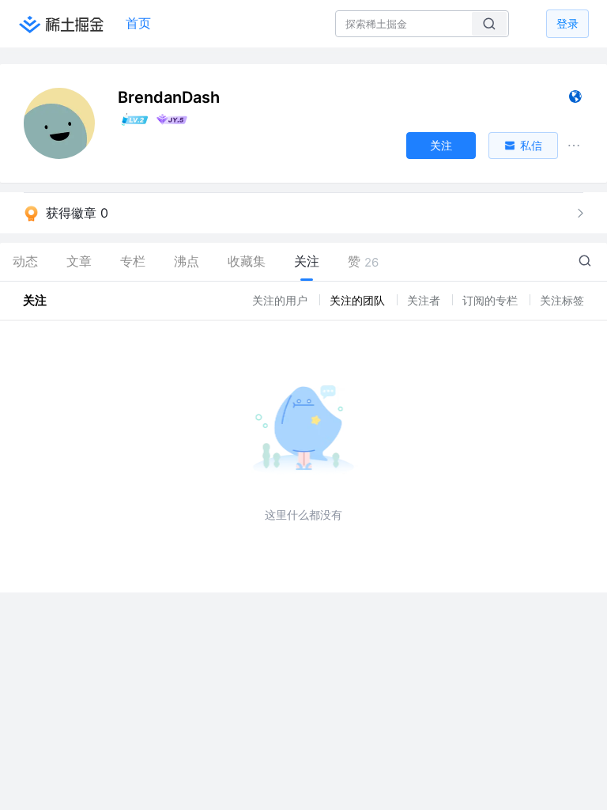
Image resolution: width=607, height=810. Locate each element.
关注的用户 (281, 300)
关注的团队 (359, 300)
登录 (567, 23)
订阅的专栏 (491, 300)
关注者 (425, 300)
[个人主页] (575, 100)
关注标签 (562, 300)
